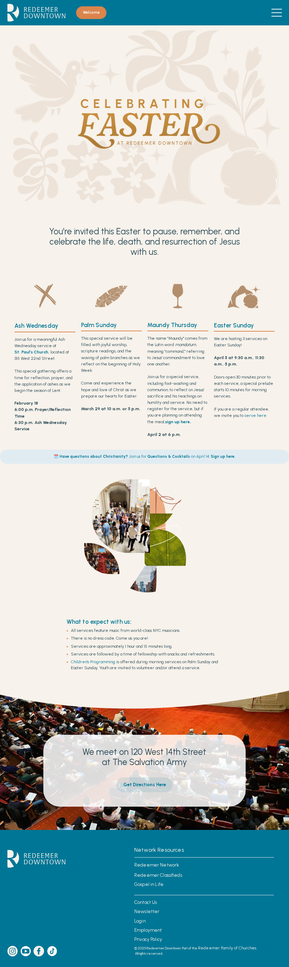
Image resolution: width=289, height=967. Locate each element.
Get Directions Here (144, 784)
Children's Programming (93, 662)
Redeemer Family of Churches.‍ (227, 948)
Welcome (91, 12)
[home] (36, 12)
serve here (255, 415)
